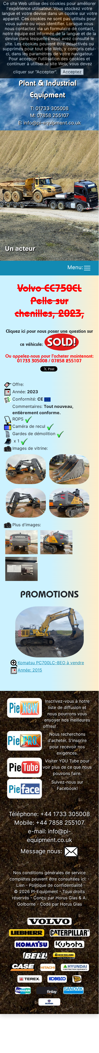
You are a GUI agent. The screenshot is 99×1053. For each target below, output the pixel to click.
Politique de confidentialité (55, 885)
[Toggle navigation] (87, 268)
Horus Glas (66, 897)
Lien (20, 885)
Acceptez (72, 71)
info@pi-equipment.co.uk (52, 122)
